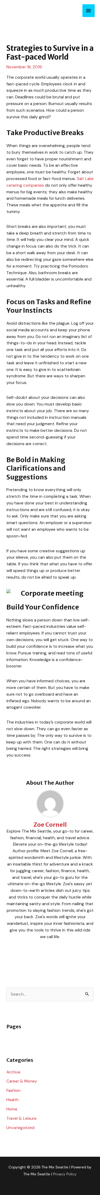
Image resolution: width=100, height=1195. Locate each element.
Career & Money (21, 1081)
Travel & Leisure (21, 1118)
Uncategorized (20, 1127)
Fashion (13, 1090)
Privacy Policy (65, 1174)
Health (12, 1099)
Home (11, 1109)
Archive (13, 1072)
